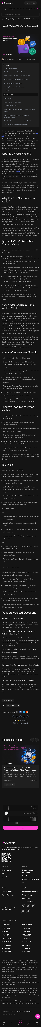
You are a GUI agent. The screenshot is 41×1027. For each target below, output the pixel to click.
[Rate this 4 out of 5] (23, 716)
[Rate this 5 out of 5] (27, 716)
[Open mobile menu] (38, 3)
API (23, 882)
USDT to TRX (6, 942)
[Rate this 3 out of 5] (20, 716)
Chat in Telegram (8, 895)
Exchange (20, 828)
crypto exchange (13, 705)
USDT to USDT (7, 945)
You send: (33, 806)
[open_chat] (37, 1016)
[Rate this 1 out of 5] (13, 716)
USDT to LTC (6, 931)
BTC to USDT (26, 935)
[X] (28, 911)
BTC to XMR (6, 925)
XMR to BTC (26, 942)
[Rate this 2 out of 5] (17, 716)
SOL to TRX (6, 935)
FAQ (3, 873)
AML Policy (26, 898)
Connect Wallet (30, 3)
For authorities (27, 902)
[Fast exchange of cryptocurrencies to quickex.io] (7, 3)
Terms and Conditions (30, 891)
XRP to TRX (26, 945)
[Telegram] (28, 906)
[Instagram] (23, 906)
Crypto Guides (7, 700)
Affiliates (25, 876)
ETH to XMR (26, 931)
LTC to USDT (6, 938)
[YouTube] (23, 911)
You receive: (33, 817)
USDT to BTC (6, 952)
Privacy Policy (27, 895)
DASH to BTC (6, 948)
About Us (5, 877)
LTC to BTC (26, 952)
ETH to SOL (26, 938)
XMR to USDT (7, 928)
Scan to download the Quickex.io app (9, 908)
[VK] (33, 906)
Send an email (7, 891)
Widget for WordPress (30, 879)
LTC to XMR (26, 928)
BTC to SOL (26, 948)
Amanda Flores (9, 59)
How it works (6, 870)
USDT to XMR (27, 925)
